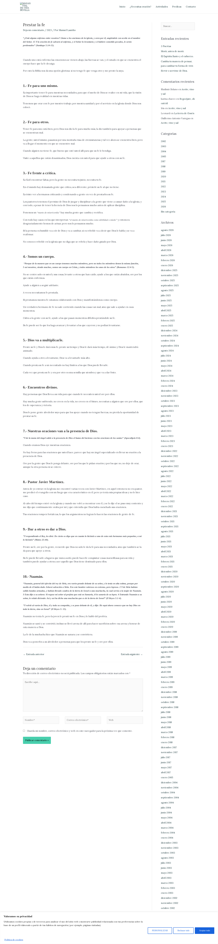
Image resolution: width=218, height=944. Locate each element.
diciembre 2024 (169, 330)
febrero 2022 (168, 501)
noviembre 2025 (169, 275)
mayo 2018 (166, 722)
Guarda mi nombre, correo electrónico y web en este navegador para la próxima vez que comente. (79, 730)
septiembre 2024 (170, 345)
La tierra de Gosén (184, 113)
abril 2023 (166, 431)
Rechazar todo (183, 930)
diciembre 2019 (169, 631)
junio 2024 (166, 360)
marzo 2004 (167, 827)
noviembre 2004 (169, 787)
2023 (49, 30)
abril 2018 (166, 727)
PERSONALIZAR (160, 930)
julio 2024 (166, 355)
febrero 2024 (168, 380)
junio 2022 (166, 481)
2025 (163, 201)
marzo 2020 (167, 616)
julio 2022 (166, 476)
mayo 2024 (166, 365)
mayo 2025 (166, 305)
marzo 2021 (167, 556)
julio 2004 (166, 807)
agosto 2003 (167, 857)
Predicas (176, 6)
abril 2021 (166, 551)
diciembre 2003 (169, 842)
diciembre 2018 (169, 692)
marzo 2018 (167, 732)
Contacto (191, 6)
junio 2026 (166, 240)
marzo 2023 (167, 436)
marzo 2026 (167, 255)
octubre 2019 (167, 641)
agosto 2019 (167, 651)
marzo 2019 (167, 677)
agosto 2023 (167, 410)
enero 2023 (167, 446)
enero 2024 (167, 385)
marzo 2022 (167, 496)
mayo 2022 (166, 486)
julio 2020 (166, 596)
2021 (163, 181)
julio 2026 (166, 235)
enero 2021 (166, 566)
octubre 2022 (168, 461)
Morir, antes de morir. (172, 51)
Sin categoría (168, 211)
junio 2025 (166, 300)
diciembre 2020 (169, 571)
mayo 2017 (166, 767)
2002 (163, 141)
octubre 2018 (167, 702)
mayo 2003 (166, 872)
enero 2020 (167, 626)
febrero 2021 (167, 561)
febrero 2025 (168, 320)
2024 (163, 196)
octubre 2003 (168, 852)
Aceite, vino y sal (177, 108)
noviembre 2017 (169, 752)
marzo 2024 (167, 375)
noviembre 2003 (169, 847)
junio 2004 (166, 812)
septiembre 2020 (170, 586)
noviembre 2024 (169, 335)
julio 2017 (165, 757)
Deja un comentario (33, 30)
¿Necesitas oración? (140, 6)
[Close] (215, 914)
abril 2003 (166, 877)
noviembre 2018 (169, 697)
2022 (163, 186)
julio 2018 (165, 712)
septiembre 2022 (170, 466)
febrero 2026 (168, 260)
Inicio (122, 6)
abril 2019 (166, 672)
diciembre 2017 (169, 747)
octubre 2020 (168, 581)
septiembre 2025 (170, 285)
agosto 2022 (167, 471)
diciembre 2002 (169, 898)
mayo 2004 (166, 817)
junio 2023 (166, 421)
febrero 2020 (168, 621)
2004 (163, 151)
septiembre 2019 (169, 647)
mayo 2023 (166, 426)
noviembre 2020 (169, 576)
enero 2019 (167, 687)
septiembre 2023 (170, 406)
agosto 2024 (167, 350)
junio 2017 (166, 762)
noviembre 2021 (169, 516)
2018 (163, 166)
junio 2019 (166, 662)
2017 (163, 161)
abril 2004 (166, 822)
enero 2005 (167, 777)
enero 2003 (167, 892)
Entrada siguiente (132, 654)
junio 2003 (166, 867)
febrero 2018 (167, 737)
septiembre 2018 (169, 707)
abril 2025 (166, 310)
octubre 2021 (167, 521)
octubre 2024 (168, 340)
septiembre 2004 (170, 797)
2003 (163, 146)
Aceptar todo (204, 930)
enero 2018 (166, 742)
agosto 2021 (167, 531)
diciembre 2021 (169, 511)
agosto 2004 (167, 802)
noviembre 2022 (169, 456)
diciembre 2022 (169, 451)
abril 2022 (166, 491)
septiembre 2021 (169, 526)
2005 (163, 156)
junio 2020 (166, 601)
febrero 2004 (168, 832)
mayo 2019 (166, 667)
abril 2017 (166, 772)
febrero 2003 (168, 888)
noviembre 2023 (169, 395)
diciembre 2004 (169, 782)
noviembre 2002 (169, 903)
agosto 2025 (167, 290)
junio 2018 (166, 717)
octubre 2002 (168, 908)
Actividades (162, 6)
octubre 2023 (168, 400)
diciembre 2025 (169, 270)
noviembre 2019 (169, 636)
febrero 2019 (167, 682)
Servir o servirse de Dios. (174, 70)
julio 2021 (165, 536)
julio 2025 (166, 295)
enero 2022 (167, 506)
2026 (163, 206)
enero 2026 (167, 265)
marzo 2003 (167, 883)
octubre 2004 (168, 792)
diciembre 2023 (169, 390)
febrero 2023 (168, 441)
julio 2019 (165, 657)
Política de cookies (13, 939)
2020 (163, 176)
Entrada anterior (33, 654)
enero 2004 (167, 837)
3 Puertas (166, 46)
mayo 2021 (166, 546)
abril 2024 (166, 370)
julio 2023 (166, 415)
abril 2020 (166, 611)
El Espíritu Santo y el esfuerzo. (177, 56)
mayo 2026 (166, 245)
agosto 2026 (167, 230)
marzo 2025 (167, 315)
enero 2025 (167, 325)
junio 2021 (166, 541)
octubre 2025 (168, 280)
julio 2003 (166, 862)
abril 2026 (166, 250)
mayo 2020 (166, 606)
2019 (163, 171)
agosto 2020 (167, 591)
